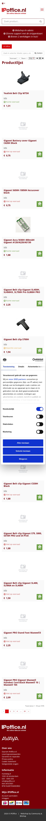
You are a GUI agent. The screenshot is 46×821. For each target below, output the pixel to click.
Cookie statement (9, 761)
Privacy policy (7, 759)
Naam (23, 58)
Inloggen (5, 798)
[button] (23, 3)
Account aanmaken (10, 796)
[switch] (39, 417)
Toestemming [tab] (8, 367)
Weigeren (23, 459)
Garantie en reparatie (11, 756)
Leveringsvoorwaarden (11, 754)
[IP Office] (14, 11)
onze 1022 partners (17, 379)
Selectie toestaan (23, 451)
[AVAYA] (23, 738)
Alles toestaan (23, 443)
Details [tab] (21, 367)
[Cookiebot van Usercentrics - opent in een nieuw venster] (32, 360)
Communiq (35, 813)
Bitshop (23, 816)
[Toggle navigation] (42, 9)
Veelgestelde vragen (10, 764)
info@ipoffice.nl (8, 781)
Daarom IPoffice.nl (9, 751)
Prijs (31, 58)
